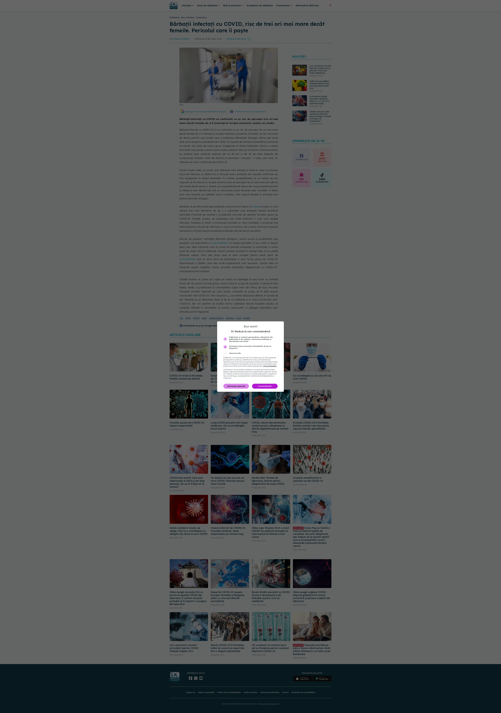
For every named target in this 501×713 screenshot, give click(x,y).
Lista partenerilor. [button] (270, 366)
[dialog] (250, 356)
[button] (250, 353)
